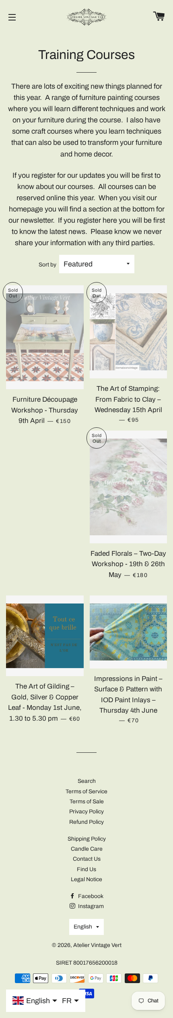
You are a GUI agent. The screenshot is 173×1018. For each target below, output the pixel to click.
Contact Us (87, 859)
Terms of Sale (87, 802)
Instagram (90, 906)
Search (87, 781)
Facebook (90, 896)
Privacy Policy (86, 812)
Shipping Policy (87, 839)
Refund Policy (86, 822)
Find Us (86, 869)
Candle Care (87, 849)
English (83, 927)
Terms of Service (86, 791)
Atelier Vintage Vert (97, 945)
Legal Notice (86, 879)
